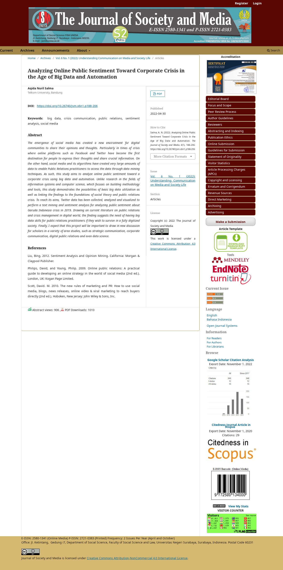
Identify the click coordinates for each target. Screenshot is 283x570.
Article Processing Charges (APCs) (226, 172)
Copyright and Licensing (225, 180)
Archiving (214, 206)
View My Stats (238, 506)
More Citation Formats (170, 156)
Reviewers (215, 124)
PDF (159, 94)
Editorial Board (218, 99)
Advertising (216, 212)
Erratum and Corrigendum (226, 186)
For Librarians (215, 346)
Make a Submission (231, 222)
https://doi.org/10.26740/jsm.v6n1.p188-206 (67, 106)
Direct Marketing (219, 199)
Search (275, 50)
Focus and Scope (219, 105)
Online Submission (221, 144)
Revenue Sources (220, 193)
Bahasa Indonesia (219, 319)
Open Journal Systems (222, 326)
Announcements (55, 50)
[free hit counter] (219, 506)
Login (257, 3)
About (82, 50)
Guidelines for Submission (226, 150)
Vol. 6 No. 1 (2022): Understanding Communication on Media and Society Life (103, 58)
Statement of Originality (224, 157)
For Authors (214, 342)
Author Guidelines (220, 118)
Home (31, 58)
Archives (27, 50)
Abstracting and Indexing (226, 131)
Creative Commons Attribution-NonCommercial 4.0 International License (137, 558)
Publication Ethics (220, 137)
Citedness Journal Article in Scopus (231, 426)
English (212, 315)
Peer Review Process (222, 112)
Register (241, 3)
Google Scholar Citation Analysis (230, 360)
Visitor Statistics (219, 163)
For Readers (214, 338)
